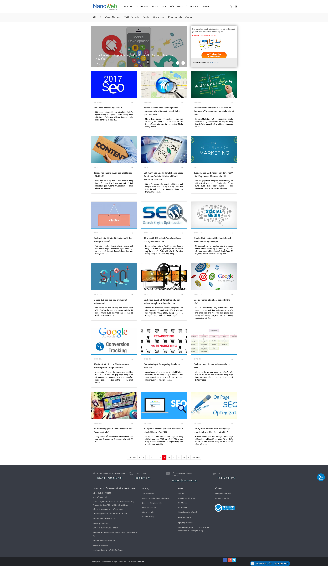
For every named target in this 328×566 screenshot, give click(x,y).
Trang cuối (195, 457)
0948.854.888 (98, 518)
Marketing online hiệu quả (180, 17)
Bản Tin (181, 493)
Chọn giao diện (130, 6)
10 (169, 457)
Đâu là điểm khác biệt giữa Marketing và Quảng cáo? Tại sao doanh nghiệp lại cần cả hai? (214, 111)
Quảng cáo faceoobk (149, 507)
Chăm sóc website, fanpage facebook (155, 498)
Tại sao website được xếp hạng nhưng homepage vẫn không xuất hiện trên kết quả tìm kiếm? (162, 111)
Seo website (158, 17)
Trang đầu (132, 457)
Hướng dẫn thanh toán (223, 493)
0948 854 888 (214, 62)
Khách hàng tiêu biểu (163, 6)
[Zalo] (321, 477)
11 (174, 457)
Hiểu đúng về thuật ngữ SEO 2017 (109, 107)
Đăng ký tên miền (148, 512)
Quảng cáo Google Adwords (152, 503)
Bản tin (146, 17)
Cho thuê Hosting (148, 517)
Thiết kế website (131, 17)
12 (179, 457)
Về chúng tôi (191, 6)
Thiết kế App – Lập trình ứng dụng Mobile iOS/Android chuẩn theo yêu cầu (135, 56)
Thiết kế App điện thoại (110, 17)
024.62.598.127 (226, 478)
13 (184, 457)
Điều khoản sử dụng (116, 550)
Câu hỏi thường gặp (222, 498)
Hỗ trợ (205, 6)
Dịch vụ (144, 6)
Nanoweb (140, 561)
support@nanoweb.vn (101, 523)
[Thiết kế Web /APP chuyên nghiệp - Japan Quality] (105, 6)
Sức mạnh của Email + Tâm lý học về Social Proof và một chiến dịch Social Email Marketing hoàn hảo (163, 176)
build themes (214, 55)
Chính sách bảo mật (100, 550)
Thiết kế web (183, 503)
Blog (178, 6)
